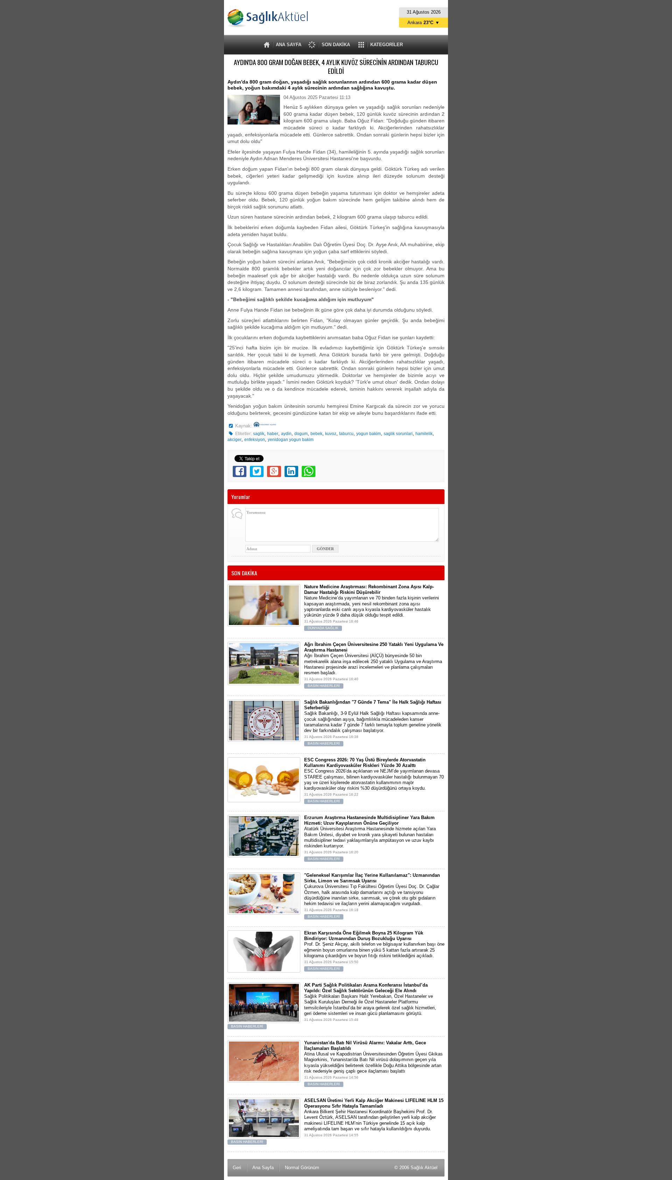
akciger (234, 439)
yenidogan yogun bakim (291, 439)
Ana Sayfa (263, 1167)
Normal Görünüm (302, 1167)
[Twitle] (257, 471)
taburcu (346, 433)
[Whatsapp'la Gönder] (308, 471)
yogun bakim (368, 433)
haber (272, 433)
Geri (237, 1167)
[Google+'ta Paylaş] (274, 471)
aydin (286, 433)
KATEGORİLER (386, 44)
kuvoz (330, 433)
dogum (301, 433)
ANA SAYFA (288, 44)
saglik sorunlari (398, 433)
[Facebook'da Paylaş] (239, 471)
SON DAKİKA (336, 44)
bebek (316, 433)
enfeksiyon (254, 439)
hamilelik (424, 433)
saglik (258, 433)
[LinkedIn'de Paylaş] (291, 471)
